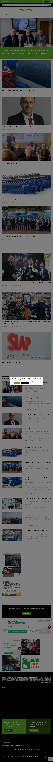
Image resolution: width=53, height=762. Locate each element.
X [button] (40, 378)
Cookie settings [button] (25, 383)
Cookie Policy (30, 381)
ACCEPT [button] (17, 383)
